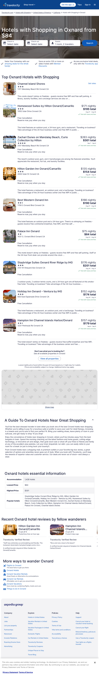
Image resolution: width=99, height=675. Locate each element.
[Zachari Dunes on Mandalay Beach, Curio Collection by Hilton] (49, 149)
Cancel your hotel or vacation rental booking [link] (84, 622)
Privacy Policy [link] (57, 617)
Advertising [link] (8, 646)
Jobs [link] (6, 621)
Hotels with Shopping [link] (23, 12)
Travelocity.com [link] (7, 12)
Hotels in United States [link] (36, 617)
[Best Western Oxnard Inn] (49, 212)
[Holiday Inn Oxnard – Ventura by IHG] (49, 302)
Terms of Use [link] (56, 625)
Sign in (87, 5)
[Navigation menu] (94, 5)
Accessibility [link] (56, 634)
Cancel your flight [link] (82, 628)
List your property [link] (10, 625)
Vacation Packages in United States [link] (38, 629)
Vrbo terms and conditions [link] (61, 630)
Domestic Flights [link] (34, 634)
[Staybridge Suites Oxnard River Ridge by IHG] (49, 273)
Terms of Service (26, 672)
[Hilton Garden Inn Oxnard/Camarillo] (49, 180)
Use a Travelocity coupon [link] (85, 638)
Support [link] (78, 617)
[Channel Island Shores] (49, 91)
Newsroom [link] (8, 634)
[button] (49, 420)
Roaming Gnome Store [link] (12, 642)
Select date (12, 44)
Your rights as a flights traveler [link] (83, 643)
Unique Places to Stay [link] (36, 650)
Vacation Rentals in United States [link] (37, 622)
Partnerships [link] (8, 630)
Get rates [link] (92, 83)
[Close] (95, 662)
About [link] (6, 617)
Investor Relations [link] (10, 638)
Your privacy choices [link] (59, 638)
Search (89, 43)
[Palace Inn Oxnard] (49, 243)
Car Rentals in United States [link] (38, 638)
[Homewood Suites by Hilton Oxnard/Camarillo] (49, 118)
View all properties (49, 358)
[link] (49, 566)
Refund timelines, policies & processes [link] (85, 633)
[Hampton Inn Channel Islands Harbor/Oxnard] (49, 332)
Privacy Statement (10, 672)
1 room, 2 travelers (64, 44)
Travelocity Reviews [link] (35, 642)
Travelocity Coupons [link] (35, 646)
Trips (79, 5)
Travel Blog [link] (32, 655)
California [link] (56, 12)
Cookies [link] (55, 621)
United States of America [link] (42, 12)
